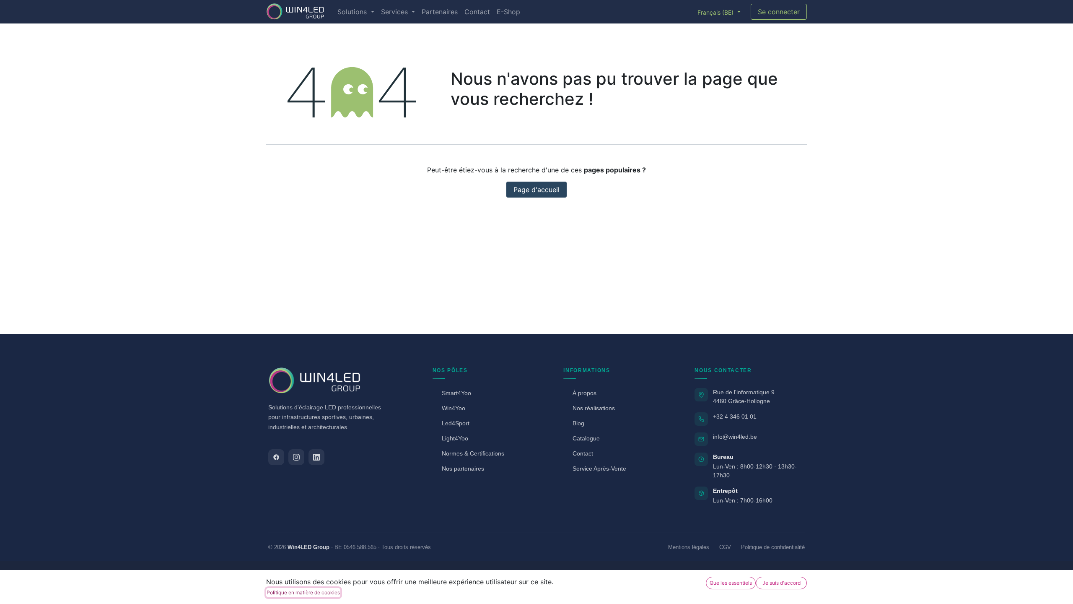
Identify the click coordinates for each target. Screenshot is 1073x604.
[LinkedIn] (316, 457)
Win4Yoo (453, 408)
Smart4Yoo (456, 393)
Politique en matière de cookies (303, 592)
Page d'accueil (536, 189)
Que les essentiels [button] (731, 583)
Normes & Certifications (473, 453)
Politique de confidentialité (773, 547)
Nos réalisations (594, 408)
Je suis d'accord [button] (781, 583)
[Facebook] (276, 457)
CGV (725, 547)
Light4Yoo (455, 438)
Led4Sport (455, 423)
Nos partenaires (463, 468)
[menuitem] (355, 11)
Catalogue (586, 438)
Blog (578, 423)
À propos (584, 393)
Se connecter (779, 12)
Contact (583, 453)
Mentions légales (688, 547)
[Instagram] (296, 457)
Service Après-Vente (599, 468)
